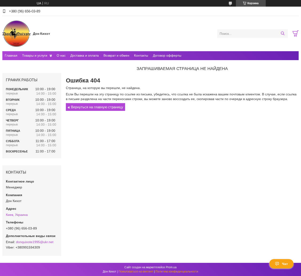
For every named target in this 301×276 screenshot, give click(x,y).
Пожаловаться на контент (136, 271)
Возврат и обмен (116, 55)
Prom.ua (171, 267)
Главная (11, 55)
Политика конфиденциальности (176, 271)
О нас (61, 55)
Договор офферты (167, 55)
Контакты (141, 55)
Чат (285, 264)
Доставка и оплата (84, 55)
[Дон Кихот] (16, 33)
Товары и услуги (34, 55)
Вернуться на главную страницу (97, 107)
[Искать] (282, 33)
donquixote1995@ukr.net (34, 242)
